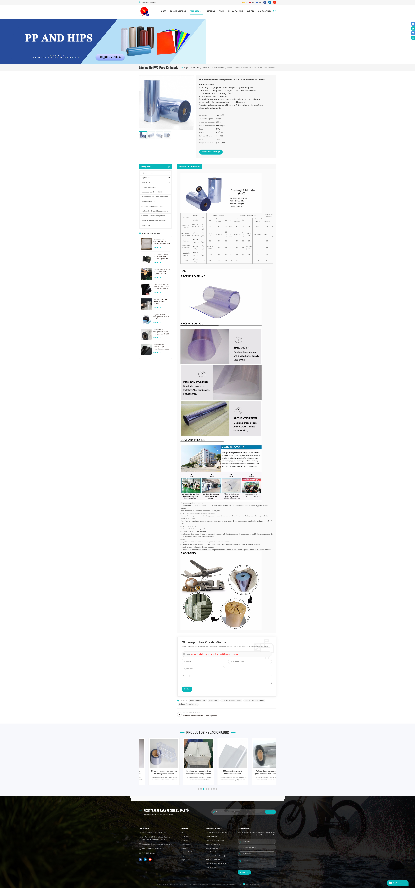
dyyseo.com (217, 884)
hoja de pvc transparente (231, 700)
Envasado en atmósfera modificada (154, 197)
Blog (182, 856)
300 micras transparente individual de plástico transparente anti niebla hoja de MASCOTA (190, 772)
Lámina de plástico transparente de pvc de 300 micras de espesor (214, 654)
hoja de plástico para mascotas (216, 833)
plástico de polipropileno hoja (216, 856)
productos (195, 11)
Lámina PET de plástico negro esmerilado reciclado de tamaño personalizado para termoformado (161, 347)
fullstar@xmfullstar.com (149, 2)
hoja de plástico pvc (197, 700)
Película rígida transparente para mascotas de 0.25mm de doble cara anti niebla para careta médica (225, 772)
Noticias (211, 11)
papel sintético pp (148, 201)
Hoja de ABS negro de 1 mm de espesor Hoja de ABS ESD (161, 271)
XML (224, 884)
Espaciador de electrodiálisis (151, 192)
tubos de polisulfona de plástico (153, 216)
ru (260, 2)
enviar (243, 872)
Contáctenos (264, 11)
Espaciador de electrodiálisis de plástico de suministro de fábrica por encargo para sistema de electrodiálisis (161, 241)
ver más (156, 248)
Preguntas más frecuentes (241, 11)
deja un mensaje (397, 883)
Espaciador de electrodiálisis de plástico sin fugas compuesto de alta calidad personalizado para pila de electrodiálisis (156, 772)
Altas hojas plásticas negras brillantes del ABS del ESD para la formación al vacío (160, 286)
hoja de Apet (146, 182)
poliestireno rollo (211, 852)
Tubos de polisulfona (213, 844)
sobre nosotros (178, 11)
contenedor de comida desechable (154, 211)
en (253, 2)
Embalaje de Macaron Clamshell (153, 220)
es (246, 2)
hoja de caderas (147, 173)
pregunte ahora (209, 152)
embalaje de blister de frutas (152, 206)
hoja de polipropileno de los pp (216, 864)
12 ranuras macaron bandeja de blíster (259, 772)
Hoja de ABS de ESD (148, 187)
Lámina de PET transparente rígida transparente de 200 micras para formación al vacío (161, 332)
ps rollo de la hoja (212, 836)
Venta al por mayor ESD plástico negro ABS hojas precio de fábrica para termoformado (160, 256)
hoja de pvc (195, 68)
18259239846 (159, 849)
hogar (163, 11)
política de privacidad (234, 884)
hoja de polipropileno (213, 860)
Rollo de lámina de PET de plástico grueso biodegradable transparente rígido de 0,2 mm (160, 301)
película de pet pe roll (213, 868)
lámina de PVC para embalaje (213, 68)
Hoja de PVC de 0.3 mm (188, 704)
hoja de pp (145, 177)
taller (221, 11)
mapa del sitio (186, 860)
